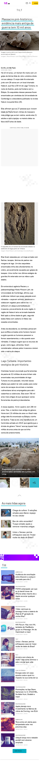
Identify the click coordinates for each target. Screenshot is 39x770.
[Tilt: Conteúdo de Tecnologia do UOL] (6, 3)
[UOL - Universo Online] (9, 3)
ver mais (18, 751)
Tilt (19, 10)
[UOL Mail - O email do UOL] (27, 3)
